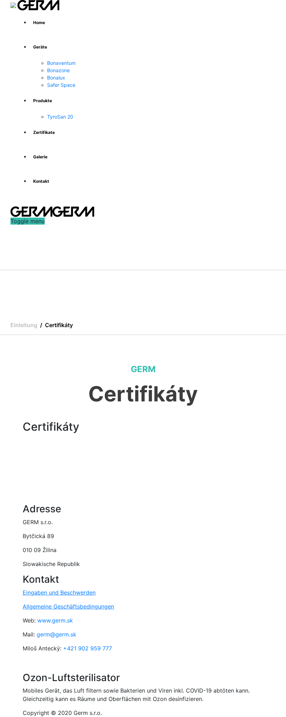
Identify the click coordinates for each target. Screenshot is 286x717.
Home (39, 22)
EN (27, 203)
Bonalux (56, 78)
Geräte (40, 47)
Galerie (40, 156)
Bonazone (58, 70)
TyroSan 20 (60, 117)
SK (15, 203)
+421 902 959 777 (87, 648)
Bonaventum (61, 63)
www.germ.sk (55, 620)
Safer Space (61, 85)
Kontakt (41, 181)
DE (39, 203)
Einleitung (23, 325)
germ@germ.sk (56, 634)
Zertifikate (44, 132)
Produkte (42, 100)
